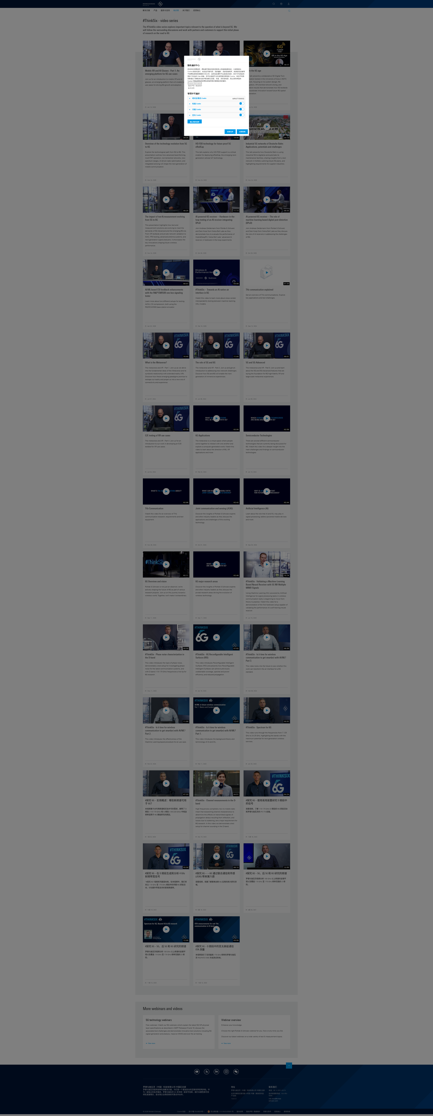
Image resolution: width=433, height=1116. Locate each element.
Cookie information (194, 83)
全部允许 (230, 132)
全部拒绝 (242, 132)
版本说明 (191, 88)
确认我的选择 (194, 122)
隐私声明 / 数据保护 (195, 86)
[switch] (241, 103)
